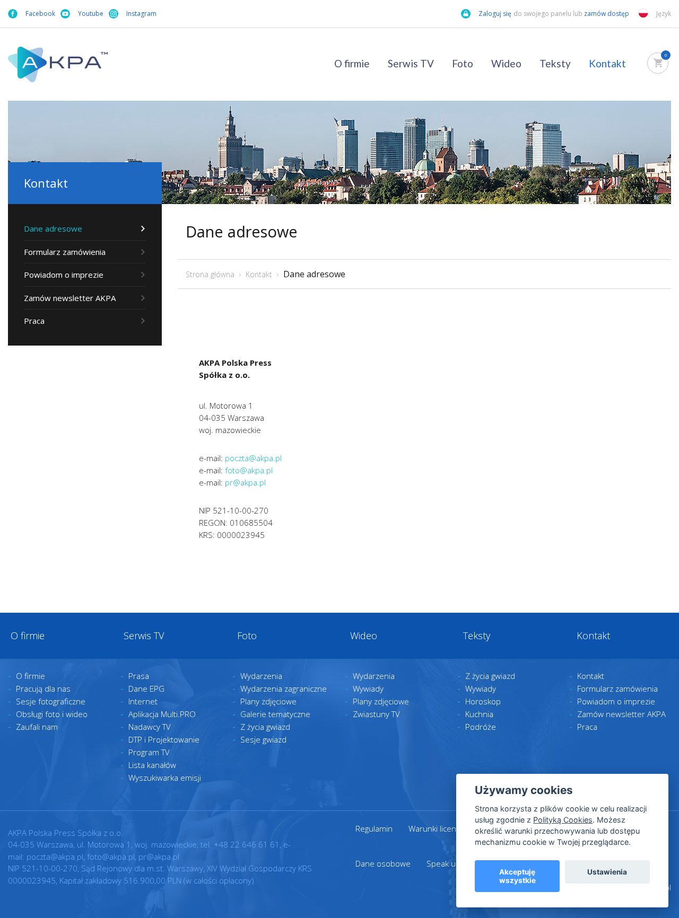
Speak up (443, 863)
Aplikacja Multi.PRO (162, 714)
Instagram (141, 13)
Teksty (555, 63)
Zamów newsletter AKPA (70, 298)
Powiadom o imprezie (63, 274)
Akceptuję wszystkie (517, 876)
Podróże (480, 726)
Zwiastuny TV (376, 714)
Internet (143, 701)
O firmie (352, 63)
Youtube (90, 13)
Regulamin (374, 828)
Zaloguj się (494, 13)
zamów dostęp (607, 13)
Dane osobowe (383, 863)
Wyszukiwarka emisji (164, 777)
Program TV (149, 752)
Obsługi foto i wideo (52, 714)
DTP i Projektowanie (163, 739)
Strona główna (210, 274)
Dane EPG (146, 688)
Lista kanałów (152, 765)
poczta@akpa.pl (253, 458)
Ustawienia (607, 872)
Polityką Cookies (563, 819)
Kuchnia (479, 714)
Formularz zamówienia (65, 251)
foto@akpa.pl (249, 470)
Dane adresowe (53, 228)
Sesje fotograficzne (50, 701)
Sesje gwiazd (263, 739)
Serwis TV (411, 63)
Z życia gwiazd (265, 726)
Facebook (40, 13)
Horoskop (483, 701)
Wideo (506, 63)
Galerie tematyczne (275, 714)
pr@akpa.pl (245, 482)
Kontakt (607, 63)
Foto (462, 63)
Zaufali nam (37, 726)
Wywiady (368, 688)
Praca (34, 320)
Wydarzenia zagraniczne (283, 688)
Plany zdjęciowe (268, 701)
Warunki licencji (435, 828)
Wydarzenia (261, 675)
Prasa (138, 675)
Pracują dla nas (43, 688)
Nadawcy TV (149, 726)
